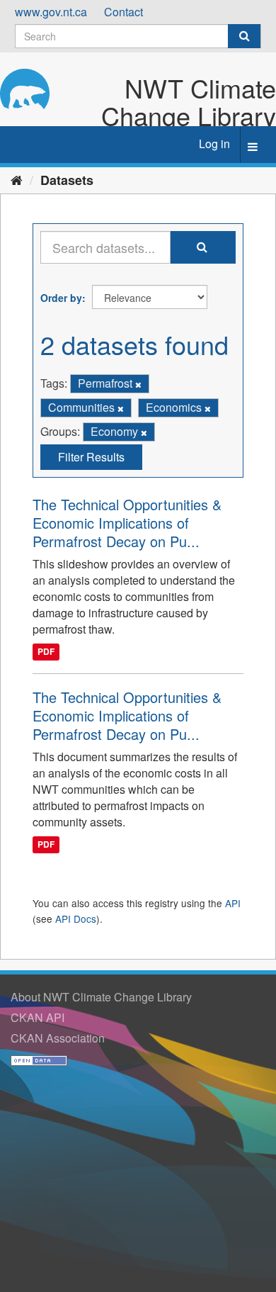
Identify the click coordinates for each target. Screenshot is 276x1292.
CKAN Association (58, 1038)
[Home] (17, 179)
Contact (123, 12)
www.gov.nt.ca (51, 12)
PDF (46, 652)
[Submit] (244, 36)
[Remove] (138, 384)
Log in (214, 143)
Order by (61, 298)
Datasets (66, 180)
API (233, 903)
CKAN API (37, 1017)
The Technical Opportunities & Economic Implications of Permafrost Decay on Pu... (127, 522)
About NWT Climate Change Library (101, 997)
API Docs (75, 918)
